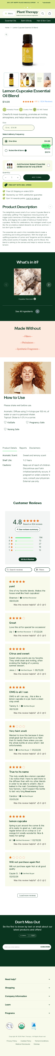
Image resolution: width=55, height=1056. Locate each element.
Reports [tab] (23, 448)
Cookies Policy (26, 1041)
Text (33, 935)
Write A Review (27, 559)
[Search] (43, 13)
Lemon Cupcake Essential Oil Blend (25, 28)
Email (24, 935)
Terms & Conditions (41, 1041)
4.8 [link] (36, 101)
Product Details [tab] (10, 448)
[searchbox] (18, 569)
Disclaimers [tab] (34, 448)
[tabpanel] (27, 469)
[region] (25, 538)
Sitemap (37, 1044)
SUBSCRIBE (45, 947)
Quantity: (6, 172)
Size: (5, 123)
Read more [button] (30, 791)
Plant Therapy (26, 1036)
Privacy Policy (12, 1041)
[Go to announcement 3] (30, 6)
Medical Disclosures (23, 1044)
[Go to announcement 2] (27, 6)
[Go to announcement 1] (24, 6)
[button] (38, 604)
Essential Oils (10, 21)
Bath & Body (26, 21)
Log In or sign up (33, 198)
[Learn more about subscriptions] (25, 150)
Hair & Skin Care (44, 21)
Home (7, 28)
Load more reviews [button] (27, 895)
